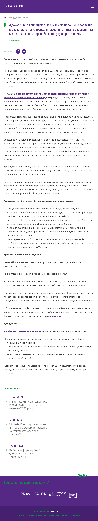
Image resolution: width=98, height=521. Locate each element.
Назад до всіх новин (18, 18)
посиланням (54, 316)
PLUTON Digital (58, 512)
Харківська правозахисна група (22, 331)
